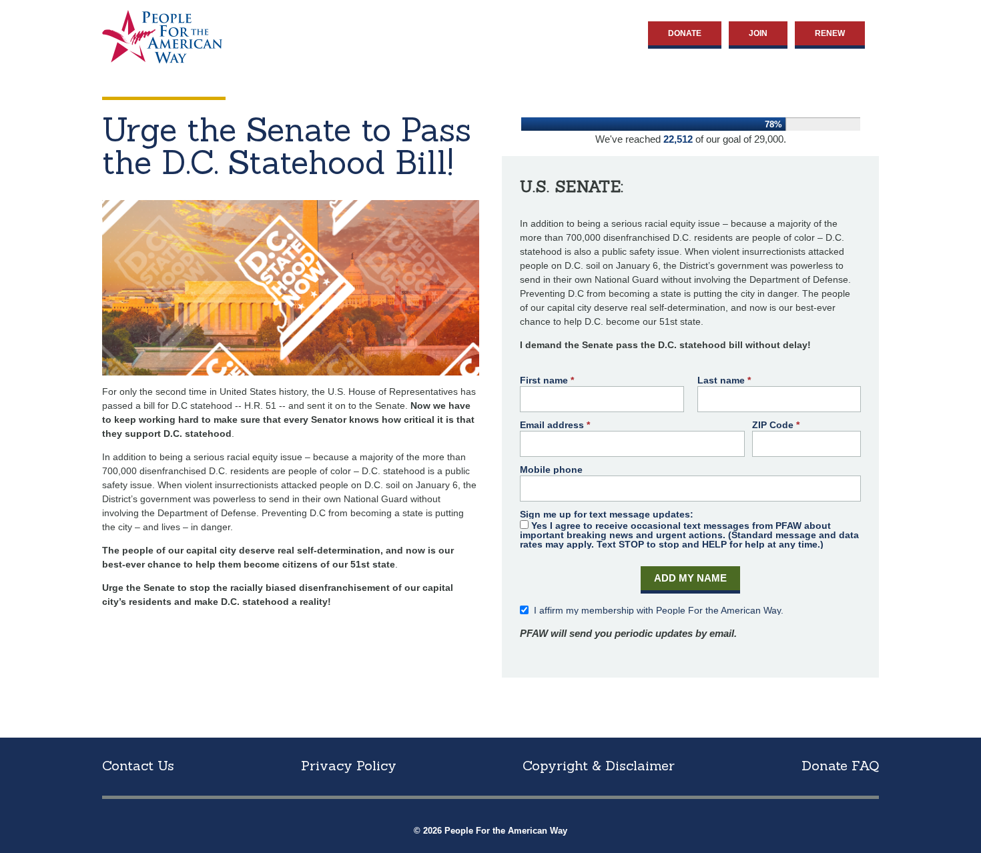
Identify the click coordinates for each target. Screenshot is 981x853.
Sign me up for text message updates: (606, 514)
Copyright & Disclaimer (599, 765)
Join (758, 33)
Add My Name (690, 578)
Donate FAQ (840, 765)
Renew (830, 33)
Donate (684, 33)
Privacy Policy (348, 765)
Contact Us (138, 765)
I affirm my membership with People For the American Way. (658, 610)
